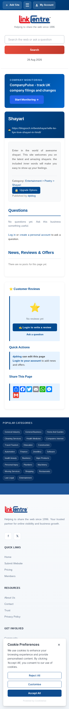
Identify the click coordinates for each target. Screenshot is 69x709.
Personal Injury (11, 465)
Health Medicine (33, 438)
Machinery (42, 465)
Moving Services (12, 471)
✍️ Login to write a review (35, 327)
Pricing (8, 569)
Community (11, 638)
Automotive (10, 452)
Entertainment (25, 478)
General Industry (12, 432)
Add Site (14, 4)
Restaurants (44, 471)
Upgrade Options (28, 190)
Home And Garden (55, 432)
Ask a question (34, 334)
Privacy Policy (12, 616)
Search (34, 49)
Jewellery (37, 452)
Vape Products (42, 458)
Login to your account (27, 360)
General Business (33, 432)
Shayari (16, 118)
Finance (23, 452)
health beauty (11, 458)
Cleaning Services (13, 438)
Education (28, 445)
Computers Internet (54, 438)
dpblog (32, 195)
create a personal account (35, 234)
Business (26, 458)
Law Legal (9, 478)
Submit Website (13, 563)
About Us (9, 597)
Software (51, 452)
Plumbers (28, 465)
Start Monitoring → (27, 99)
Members (9, 576)
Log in (12, 234)
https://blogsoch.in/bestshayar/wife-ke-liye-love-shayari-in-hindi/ (34, 130)
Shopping (29, 471)
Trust (7, 610)
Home (7, 556)
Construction (43, 445)
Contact (8, 603)
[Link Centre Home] (34, 19)
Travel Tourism (11, 445)
